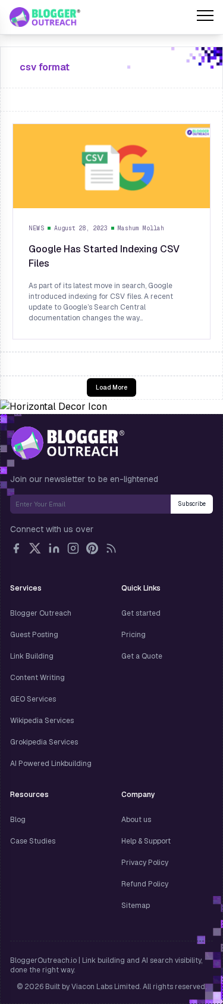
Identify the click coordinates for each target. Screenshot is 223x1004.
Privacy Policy (144, 862)
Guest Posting (34, 635)
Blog (18, 819)
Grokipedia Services (44, 742)
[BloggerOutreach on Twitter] (35, 548)
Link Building (32, 656)
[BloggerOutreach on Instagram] (73, 548)
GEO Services (33, 699)
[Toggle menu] (205, 17)
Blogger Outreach (40, 613)
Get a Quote (141, 656)
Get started (141, 613)
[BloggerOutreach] (67, 443)
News (36, 228)
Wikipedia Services (42, 720)
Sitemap (135, 905)
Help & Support (146, 841)
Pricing (133, 635)
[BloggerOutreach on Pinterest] (92, 548)
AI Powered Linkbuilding (51, 763)
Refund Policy (144, 884)
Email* (90, 504)
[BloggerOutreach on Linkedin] (54, 548)
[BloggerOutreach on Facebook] (16, 548)
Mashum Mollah (141, 228)
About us (136, 819)
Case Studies (32, 841)
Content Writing (37, 677)
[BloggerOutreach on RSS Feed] (111, 548)
